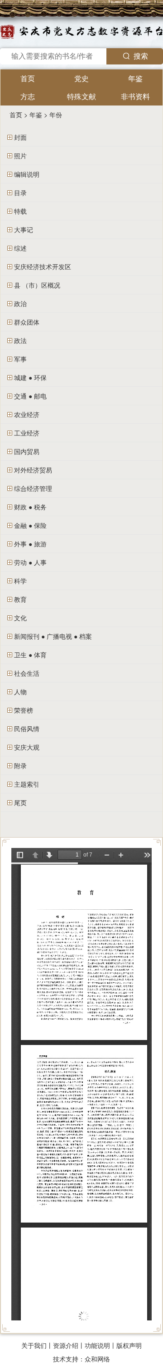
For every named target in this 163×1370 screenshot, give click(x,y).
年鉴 (135, 78)
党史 (81, 78)
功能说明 (97, 1345)
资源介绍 (65, 1345)
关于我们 (34, 1345)
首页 (27, 78)
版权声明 (129, 1345)
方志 (27, 96)
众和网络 (97, 1358)
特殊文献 (81, 96)
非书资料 (135, 96)
